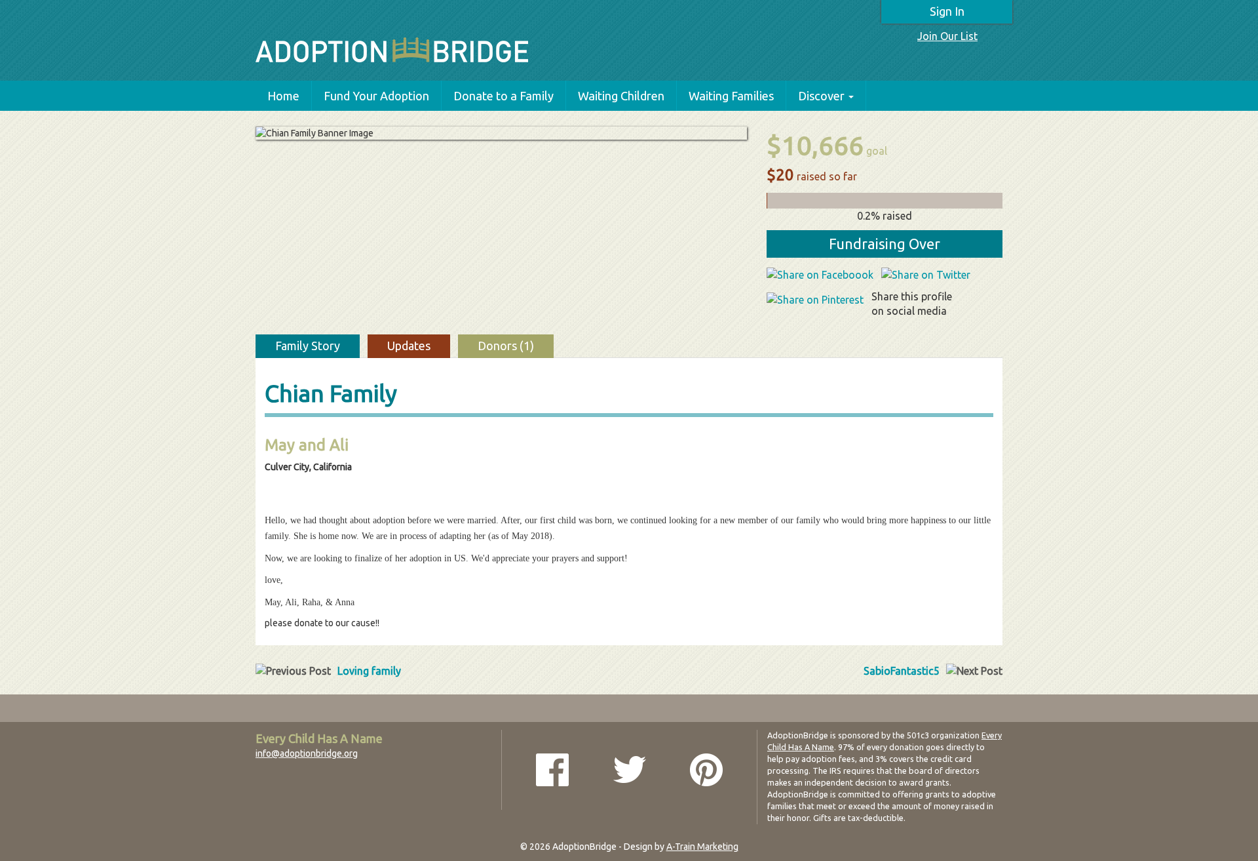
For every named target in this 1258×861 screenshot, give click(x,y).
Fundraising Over (884, 243)
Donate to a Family (503, 95)
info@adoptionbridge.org (307, 753)
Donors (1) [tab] (506, 345)
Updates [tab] (408, 345)
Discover (821, 95)
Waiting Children (621, 95)
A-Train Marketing (702, 846)
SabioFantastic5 (902, 671)
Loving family (369, 671)
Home (283, 95)
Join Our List (947, 36)
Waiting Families (731, 95)
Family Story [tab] (307, 345)
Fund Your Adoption (376, 95)
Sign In (947, 11)
